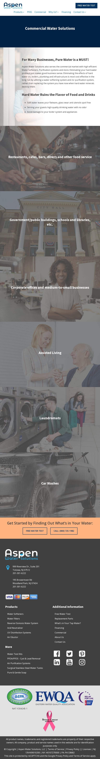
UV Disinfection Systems (19, 632)
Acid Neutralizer (15, 627)
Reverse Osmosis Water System (22, 623)
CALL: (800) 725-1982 (64, 530)
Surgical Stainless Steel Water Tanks (25, 668)
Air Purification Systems (18, 663)
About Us (59, 637)
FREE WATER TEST (86, 5)
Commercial (60, 632)
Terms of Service (81, 755)
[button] (19, 12)
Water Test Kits (14, 654)
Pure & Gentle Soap (16, 672)
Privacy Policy (62, 755)
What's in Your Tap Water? (68, 623)
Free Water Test (62, 614)
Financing (59, 627)
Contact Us (60, 641)
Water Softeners (15, 614)
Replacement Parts (64, 618)
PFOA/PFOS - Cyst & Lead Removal (23, 658)
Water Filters (13, 618)
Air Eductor (12, 637)
